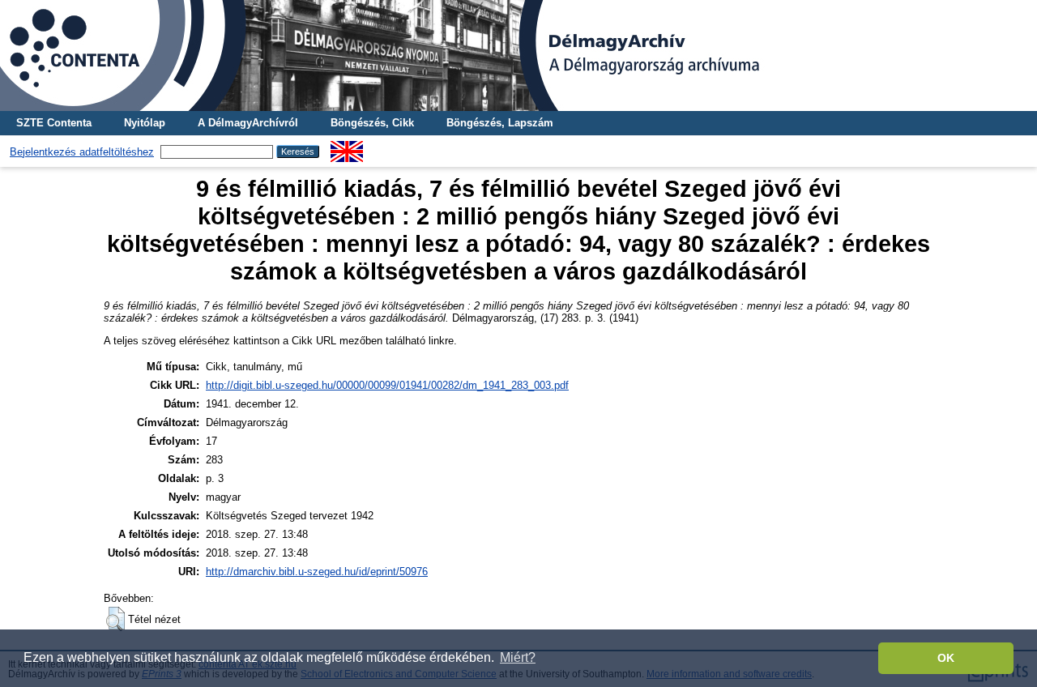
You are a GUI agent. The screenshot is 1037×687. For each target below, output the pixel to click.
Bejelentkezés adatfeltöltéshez (82, 152)
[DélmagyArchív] (518, 55)
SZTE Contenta (54, 123)
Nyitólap (144, 123)
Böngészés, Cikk (372, 123)
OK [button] (945, 657)
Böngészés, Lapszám (499, 123)
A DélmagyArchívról (248, 123)
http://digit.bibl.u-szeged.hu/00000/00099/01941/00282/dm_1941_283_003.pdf (387, 385)
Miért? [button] (518, 657)
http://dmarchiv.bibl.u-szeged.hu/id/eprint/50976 (317, 571)
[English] (347, 147)
